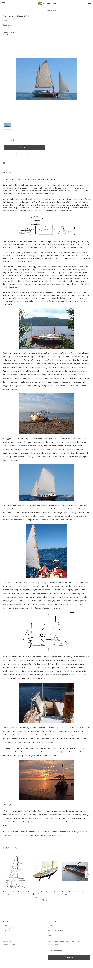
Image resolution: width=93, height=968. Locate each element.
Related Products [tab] (10, 848)
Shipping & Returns (10, 928)
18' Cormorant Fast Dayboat (16, 891)
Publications (53, 933)
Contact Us (7, 930)
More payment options (25, 154)
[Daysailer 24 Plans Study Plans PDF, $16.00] (45, 871)
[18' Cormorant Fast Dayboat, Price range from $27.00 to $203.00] (16, 871)
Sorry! (5, 925)
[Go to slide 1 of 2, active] (43, 900)
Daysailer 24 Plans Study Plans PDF (43, 892)
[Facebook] (4, 162)
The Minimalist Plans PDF (73, 891)
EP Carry (51, 925)
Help (49, 935)
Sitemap (6, 933)
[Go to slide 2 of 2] (47, 900)
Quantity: (6, 136)
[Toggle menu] (3, 3)
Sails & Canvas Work (56, 930)
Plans (50, 928)
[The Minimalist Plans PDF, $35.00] (75, 871)
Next (87, 874)
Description (7, 172)
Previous (3, 874)
